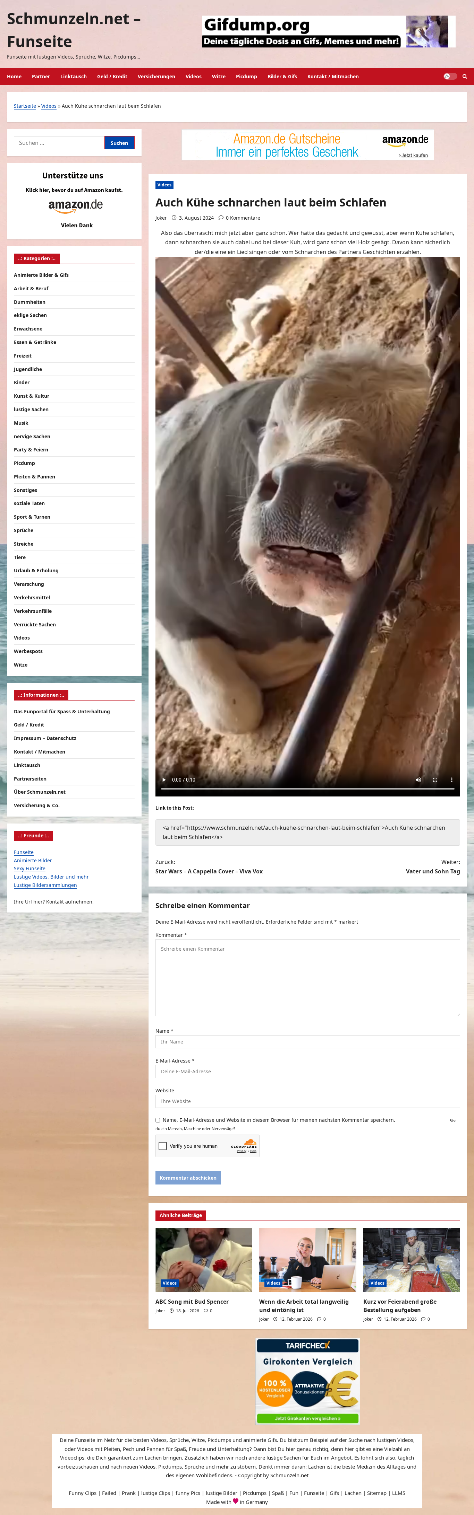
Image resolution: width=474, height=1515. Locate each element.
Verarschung (29, 584)
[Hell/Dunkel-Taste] (450, 76)
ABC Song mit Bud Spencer (192, 1301)
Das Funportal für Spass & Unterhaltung (62, 711)
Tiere (20, 557)
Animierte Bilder (33, 860)
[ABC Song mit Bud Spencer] (203, 1260)
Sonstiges (25, 489)
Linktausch (73, 76)
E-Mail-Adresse (175, 1060)
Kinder (21, 382)
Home (14, 76)
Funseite (24, 851)
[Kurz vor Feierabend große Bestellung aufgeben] (411, 1260)
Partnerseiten (30, 778)
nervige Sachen (32, 436)
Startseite (25, 106)
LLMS (398, 1492)
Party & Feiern (31, 449)
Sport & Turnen (32, 516)
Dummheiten (29, 301)
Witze (219, 76)
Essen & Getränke (35, 341)
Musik (21, 422)
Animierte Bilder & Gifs (41, 274)
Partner (41, 76)
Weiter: (433, 866)
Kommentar (171, 935)
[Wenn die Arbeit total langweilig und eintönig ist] (307, 1260)
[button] (465, 76)
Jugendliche (28, 368)
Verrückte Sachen (35, 624)
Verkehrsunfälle (33, 610)
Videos (194, 76)
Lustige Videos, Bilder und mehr (51, 876)
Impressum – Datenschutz (45, 737)
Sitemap (377, 1492)
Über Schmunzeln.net (40, 792)
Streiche (23, 543)
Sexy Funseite (29, 868)
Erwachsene (28, 328)
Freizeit (23, 355)
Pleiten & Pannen (34, 476)
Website (164, 1090)
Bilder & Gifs (282, 76)
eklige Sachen (30, 315)
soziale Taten (29, 503)
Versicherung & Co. (37, 805)
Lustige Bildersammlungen (45, 884)
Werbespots (28, 651)
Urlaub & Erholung (36, 570)
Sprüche (23, 530)
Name (164, 1031)
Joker (161, 217)
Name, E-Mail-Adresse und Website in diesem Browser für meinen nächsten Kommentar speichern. (279, 1120)
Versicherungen (156, 76)
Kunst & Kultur (31, 395)
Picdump (246, 76)
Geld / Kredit (112, 76)
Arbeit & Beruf (31, 288)
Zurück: (209, 866)
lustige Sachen (31, 409)
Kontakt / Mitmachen (333, 76)
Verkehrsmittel (32, 597)
